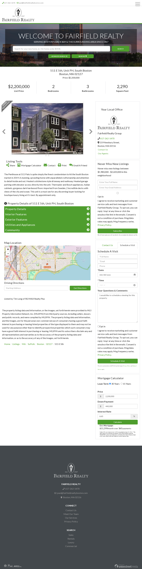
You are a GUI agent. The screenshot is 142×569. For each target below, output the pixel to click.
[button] (120, 49)
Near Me (82, 56)
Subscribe (117, 231)
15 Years (126, 383)
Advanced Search (58, 56)
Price (100, 391)
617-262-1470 (9, 3)
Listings (16, 344)
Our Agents (103, 153)
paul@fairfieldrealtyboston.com (31, 3)
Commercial (71, 546)
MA (24, 344)
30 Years (115, 383)
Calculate (118, 422)
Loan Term (103, 383)
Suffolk (31, 344)
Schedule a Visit (127, 245)
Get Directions (80, 288)
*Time (101, 280)
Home (7, 344)
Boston (40, 344)
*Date (101, 270)
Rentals (71, 538)
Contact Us (103, 149)
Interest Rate (104, 411)
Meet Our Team (71, 514)
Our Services (71, 517)
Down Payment (105, 401)
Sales (71, 535)
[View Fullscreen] (8, 260)
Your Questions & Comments (113, 290)
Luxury (71, 542)
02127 (49, 344)
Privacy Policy (104, 225)
